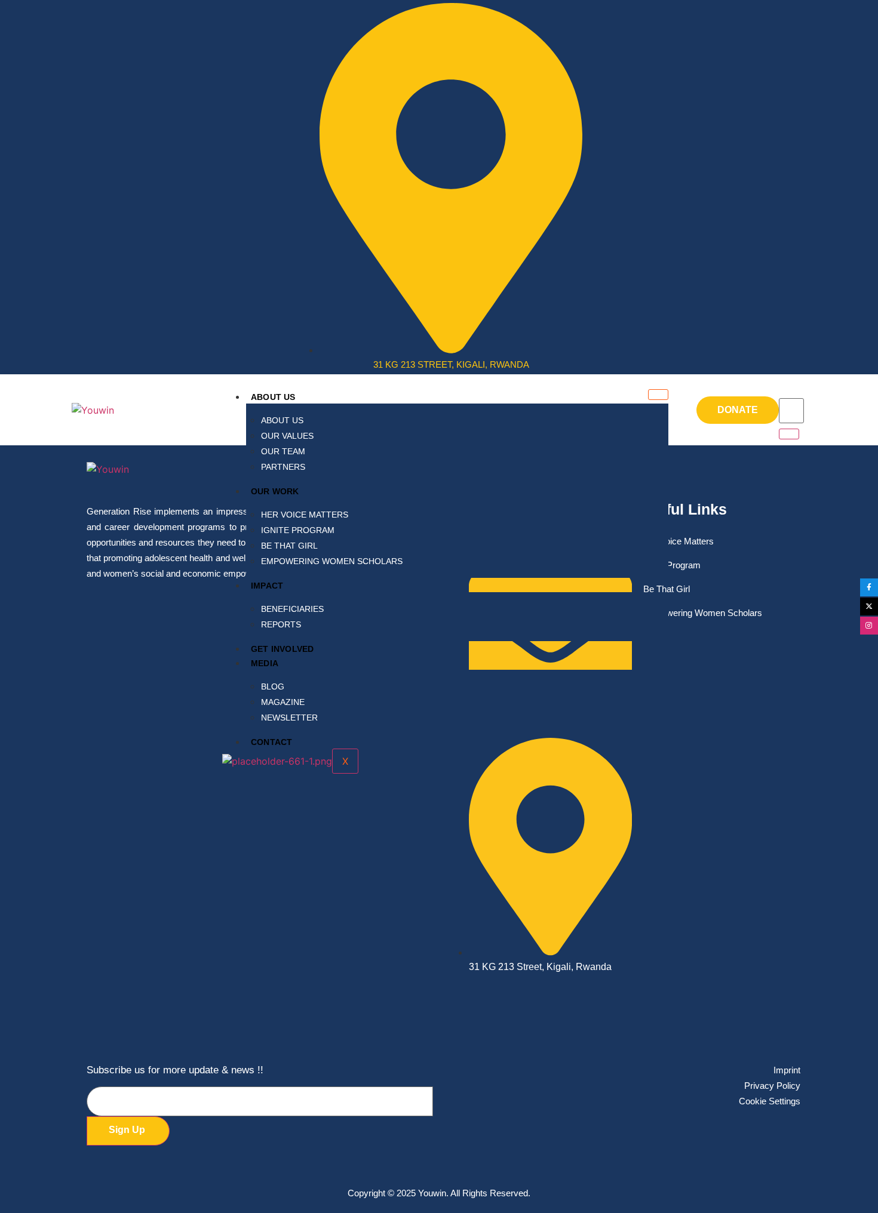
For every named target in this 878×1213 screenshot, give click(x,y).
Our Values (287, 436)
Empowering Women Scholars (332, 561)
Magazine (283, 702)
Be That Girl (289, 545)
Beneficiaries (292, 609)
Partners (283, 467)
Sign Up (127, 1130)
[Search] (789, 434)
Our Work (275, 491)
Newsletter (289, 717)
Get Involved (282, 649)
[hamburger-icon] (658, 394)
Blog (272, 686)
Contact (271, 742)
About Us (273, 397)
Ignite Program (297, 530)
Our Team (283, 451)
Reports (281, 624)
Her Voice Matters (304, 514)
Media (264, 663)
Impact (267, 585)
